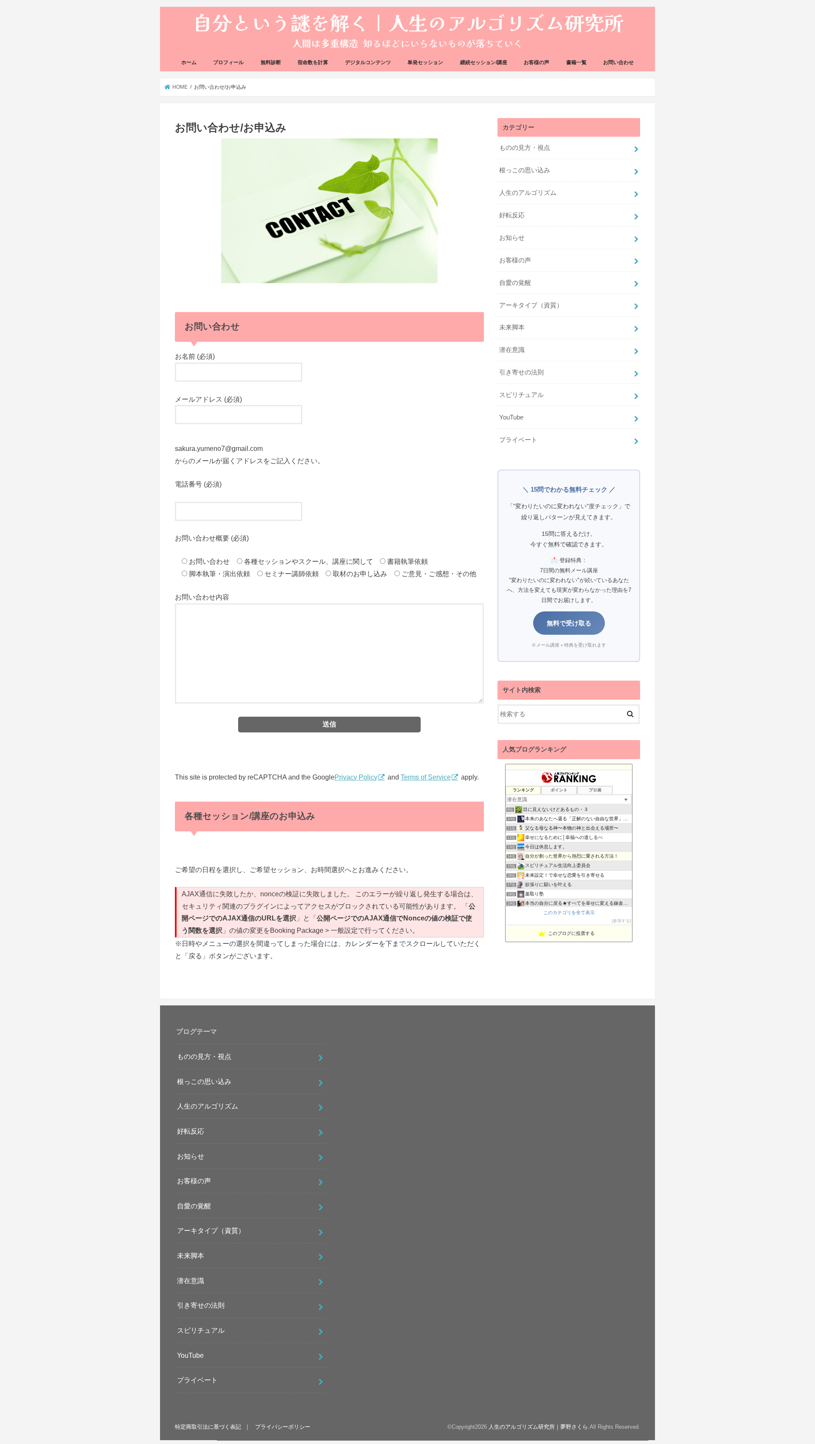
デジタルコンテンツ (368, 62)
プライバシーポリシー (282, 1427)
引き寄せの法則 (521, 372)
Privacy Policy (355, 777)
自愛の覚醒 (515, 282)
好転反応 (512, 215)
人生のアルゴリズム (527, 192)
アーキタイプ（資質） (531, 305)
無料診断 (271, 62)
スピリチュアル (521, 394)
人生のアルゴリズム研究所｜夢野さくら (538, 1427)
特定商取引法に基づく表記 (208, 1427)
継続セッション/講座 (483, 62)
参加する (621, 920)
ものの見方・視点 (524, 147)
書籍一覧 (576, 62)
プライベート (518, 439)
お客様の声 (536, 62)
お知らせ (512, 237)
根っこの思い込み (524, 170)
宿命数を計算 (313, 62)
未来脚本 (512, 327)
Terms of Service (426, 777)
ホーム (189, 62)
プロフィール (228, 62)
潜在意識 (512, 349)
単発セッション (425, 62)
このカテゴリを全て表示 (569, 912)
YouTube (511, 417)
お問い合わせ (618, 62)
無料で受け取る (569, 623)
